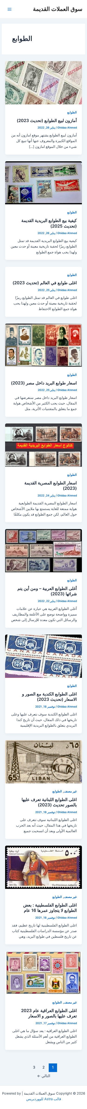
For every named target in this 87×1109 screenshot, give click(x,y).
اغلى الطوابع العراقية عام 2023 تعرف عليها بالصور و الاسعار (49, 1013)
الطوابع (72, 112)
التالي (43, 1076)
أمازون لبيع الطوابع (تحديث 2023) (47, 120)
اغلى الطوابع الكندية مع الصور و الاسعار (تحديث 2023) (49, 696)
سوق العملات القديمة (57, 9)
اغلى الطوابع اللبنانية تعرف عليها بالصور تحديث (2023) (49, 802)
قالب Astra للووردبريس (43, 1099)
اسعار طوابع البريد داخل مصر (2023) (44, 382)
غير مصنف (70, 791)
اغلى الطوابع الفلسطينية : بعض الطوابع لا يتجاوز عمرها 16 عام (50, 907)
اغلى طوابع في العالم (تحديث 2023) (45, 282)
